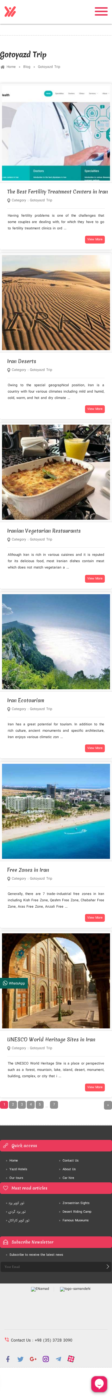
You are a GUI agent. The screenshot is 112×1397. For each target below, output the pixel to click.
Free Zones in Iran (28, 870)
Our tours (14, 1178)
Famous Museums (74, 1220)
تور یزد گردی (16, 1211)
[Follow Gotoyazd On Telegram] (58, 1358)
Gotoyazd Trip (49, 67)
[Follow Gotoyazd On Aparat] (70, 1358)
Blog (26, 67)
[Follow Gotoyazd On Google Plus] (33, 1358)
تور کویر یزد (15, 1203)
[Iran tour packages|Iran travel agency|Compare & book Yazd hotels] (10, 12)
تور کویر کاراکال (17, 1220)
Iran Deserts (21, 361)
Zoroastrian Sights (74, 1203)
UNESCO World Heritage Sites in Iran (51, 1039)
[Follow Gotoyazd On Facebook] (7, 1358)
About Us (67, 1169)
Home (11, 67)
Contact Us (69, 1160)
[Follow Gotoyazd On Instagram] (45, 1358)
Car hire (66, 1178)
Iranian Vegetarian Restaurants (44, 530)
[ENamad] (40, 1289)
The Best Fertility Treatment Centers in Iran (57, 191)
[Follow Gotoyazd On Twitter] (20, 1358)
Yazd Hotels (16, 1169)
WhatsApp (16, 983)
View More (95, 239)
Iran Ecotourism (25, 700)
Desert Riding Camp (75, 1211)
